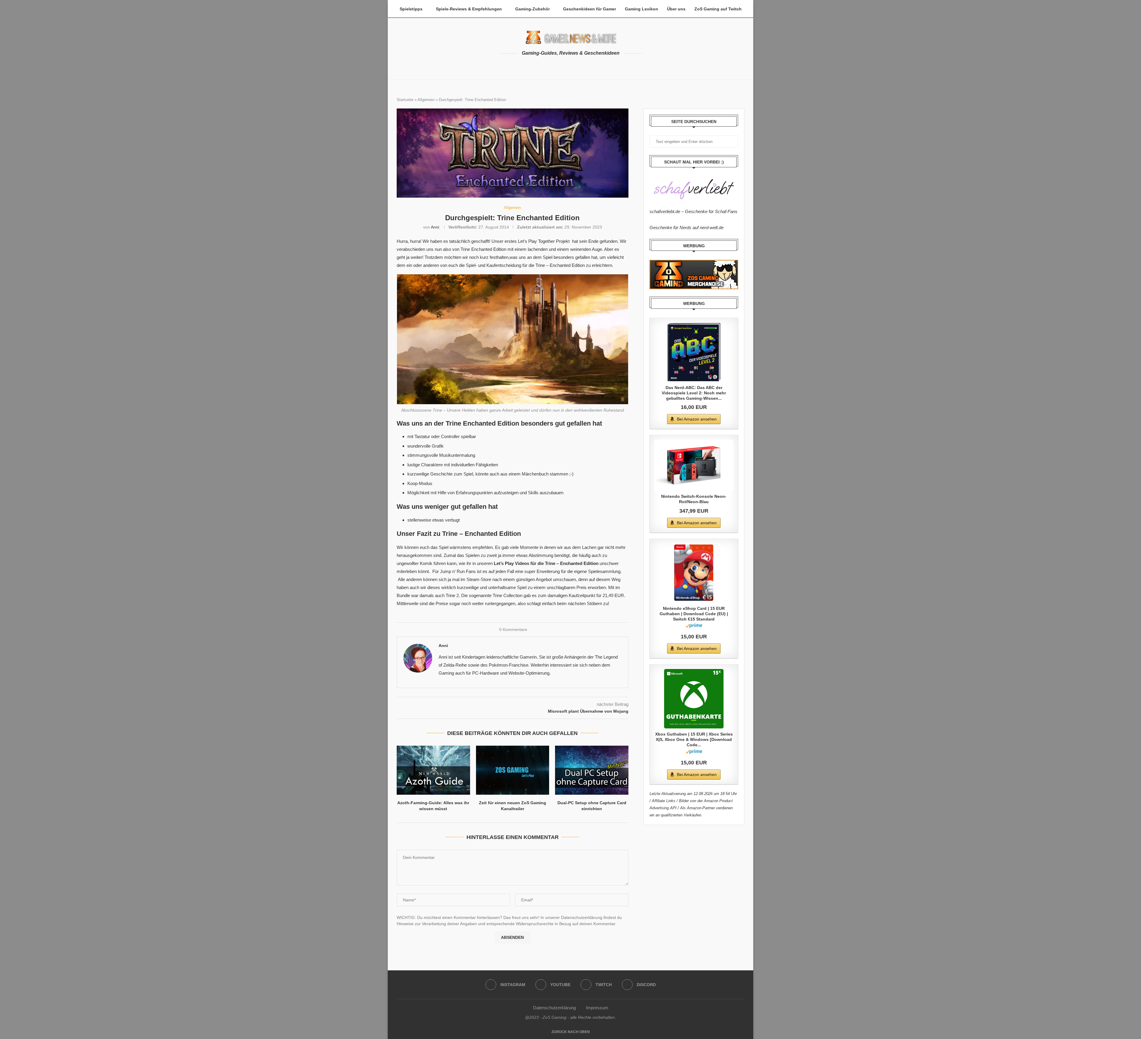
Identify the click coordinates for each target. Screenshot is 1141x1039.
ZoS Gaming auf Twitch (718, 9)
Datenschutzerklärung (554, 1007)
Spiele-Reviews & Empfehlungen (469, 9)
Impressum (597, 1007)
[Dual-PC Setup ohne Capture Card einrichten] (591, 770)
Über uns (676, 9)
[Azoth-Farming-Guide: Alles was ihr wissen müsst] (433, 770)
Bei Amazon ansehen (697, 419)
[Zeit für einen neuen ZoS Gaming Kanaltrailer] (512, 770)
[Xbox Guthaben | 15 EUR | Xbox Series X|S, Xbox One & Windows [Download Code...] (693, 698)
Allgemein (425, 99)
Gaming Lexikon (641, 9)
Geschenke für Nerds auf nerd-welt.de (687, 227)
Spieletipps (411, 9)
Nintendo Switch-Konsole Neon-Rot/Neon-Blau (693, 499)
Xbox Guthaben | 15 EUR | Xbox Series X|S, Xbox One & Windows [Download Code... (694, 739)
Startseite (405, 99)
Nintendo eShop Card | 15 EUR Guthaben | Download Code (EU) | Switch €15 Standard (694, 613)
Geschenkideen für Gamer (589, 9)
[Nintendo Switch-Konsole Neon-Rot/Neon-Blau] (693, 465)
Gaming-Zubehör (532, 9)
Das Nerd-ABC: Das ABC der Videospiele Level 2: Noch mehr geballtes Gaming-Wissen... (694, 393)
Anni (435, 227)
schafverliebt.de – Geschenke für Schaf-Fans (693, 211)
